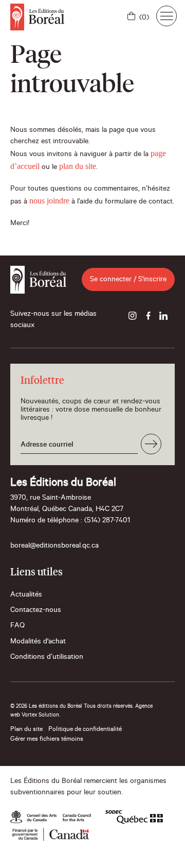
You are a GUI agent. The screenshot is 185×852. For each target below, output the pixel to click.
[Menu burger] (166, 16)
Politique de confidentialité (85, 730)
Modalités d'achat (38, 642)
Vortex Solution (40, 715)
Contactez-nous (35, 611)
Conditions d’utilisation (46, 658)
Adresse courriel (47, 445)
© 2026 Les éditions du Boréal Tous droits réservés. (72, 707)
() (144, 18)
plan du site (77, 166)
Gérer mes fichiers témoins (46, 739)
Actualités (26, 595)
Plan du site (26, 730)
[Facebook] (148, 317)
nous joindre (49, 200)
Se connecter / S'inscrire (128, 280)
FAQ (17, 626)
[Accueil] (37, 17)
